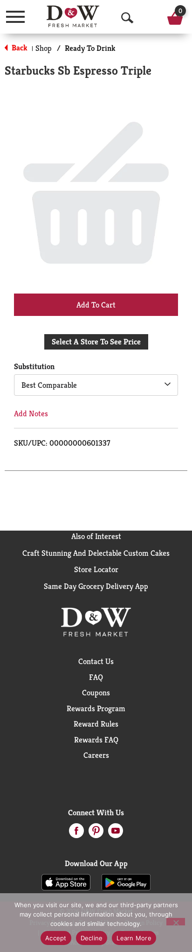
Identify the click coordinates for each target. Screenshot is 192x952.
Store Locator (96, 569)
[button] (96, 304)
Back (18, 47)
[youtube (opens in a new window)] (115, 833)
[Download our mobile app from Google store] (126, 881)
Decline (92, 938)
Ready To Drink (90, 48)
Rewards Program (96, 708)
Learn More (134, 938)
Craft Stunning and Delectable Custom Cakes (96, 553)
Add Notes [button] (31, 413)
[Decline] (175, 921)
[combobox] (96, 385)
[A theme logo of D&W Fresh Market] (73, 16)
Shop (43, 48)
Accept (56, 938)
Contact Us (96, 661)
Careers (96, 755)
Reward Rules (96, 724)
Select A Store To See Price (96, 341)
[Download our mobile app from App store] (65, 881)
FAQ (96, 677)
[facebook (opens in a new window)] (76, 833)
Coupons (96, 692)
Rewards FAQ (96, 740)
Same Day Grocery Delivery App (96, 586)
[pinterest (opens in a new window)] (96, 833)
